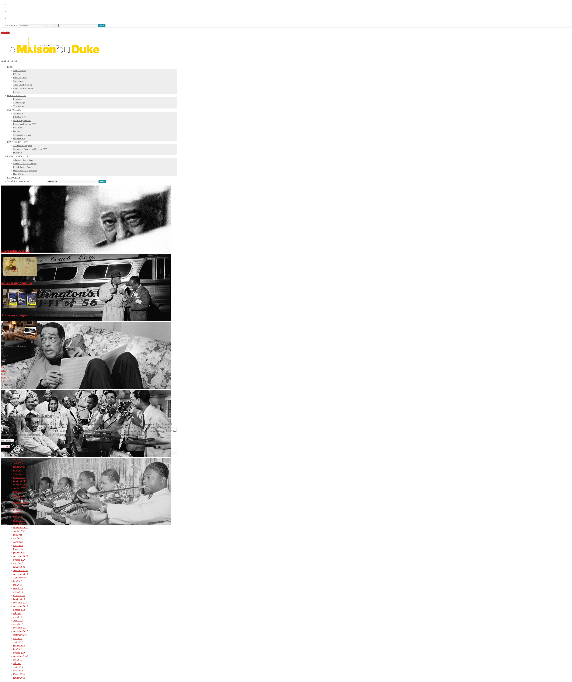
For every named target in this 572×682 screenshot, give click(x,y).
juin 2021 (17, 534)
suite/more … (7, 440)
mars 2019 (18, 592)
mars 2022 (18, 517)
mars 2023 (18, 499)
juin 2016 (17, 649)
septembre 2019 (20, 577)
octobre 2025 (19, 459)
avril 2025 (18, 463)
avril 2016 (18, 667)
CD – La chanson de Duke (26, 415)
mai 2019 (17, 585)
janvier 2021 (19, 552)
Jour (3, 381)
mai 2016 (17, 660)
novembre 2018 (20, 606)
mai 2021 (17, 538)
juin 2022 (17, 509)
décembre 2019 (20, 570)
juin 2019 (17, 581)
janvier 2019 (19, 599)
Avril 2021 (18, 542)
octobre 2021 (19, 531)
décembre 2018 (20, 602)
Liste (3, 374)
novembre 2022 (20, 502)
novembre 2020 (20, 556)
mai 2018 (17, 617)
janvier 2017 (19, 645)
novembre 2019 (20, 574)
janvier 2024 (19, 481)
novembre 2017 (20, 631)
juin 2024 (17, 470)
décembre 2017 (20, 627)
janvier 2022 (19, 524)
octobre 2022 (19, 506)
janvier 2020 (19, 567)
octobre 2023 (19, 488)
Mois (3, 370)
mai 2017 (17, 638)
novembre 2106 (20, 656)
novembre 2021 (20, 527)
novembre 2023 (20, 484)
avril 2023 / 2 (19, 492)
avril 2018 (18, 620)
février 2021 (19, 549)
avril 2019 (18, 588)
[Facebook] (3, 33)
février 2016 (19, 674)
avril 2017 (18, 642)
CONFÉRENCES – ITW (19, 15)
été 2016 (17, 663)
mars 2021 (18, 545)
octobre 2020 (19, 559)
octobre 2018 (19, 610)
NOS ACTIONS (15, 11)
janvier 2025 (19, 466)
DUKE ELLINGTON (17, 7)
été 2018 (17, 613)
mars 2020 (18, 563)
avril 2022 (18, 495)
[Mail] (8, 33)
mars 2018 (18, 624)
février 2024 (19, 477)
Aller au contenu (9, 61)
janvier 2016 (19, 677)
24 (7, 446)
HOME (10, 4)
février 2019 (19, 595)
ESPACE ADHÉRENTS (19, 18)
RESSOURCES (15, 22)
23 (4, 446)
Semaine (5, 377)
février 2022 (19, 520)
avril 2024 (18, 474)
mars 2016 (18, 670)
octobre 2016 (19, 652)
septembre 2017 (20, 635)
